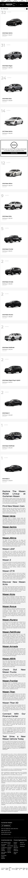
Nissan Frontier (10, 680)
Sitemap (13, 868)
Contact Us (7, 825)
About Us (22, 842)
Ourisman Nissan (3, 869)
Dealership (23, 840)
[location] (26, 0)
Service (9, 840)
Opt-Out (27, 869)
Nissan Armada (10, 646)
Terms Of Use (10, 869)
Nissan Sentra (9, 526)
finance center (10, 731)
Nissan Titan (9, 691)
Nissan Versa (9, 515)
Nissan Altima (9, 537)
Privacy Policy (7, 869)
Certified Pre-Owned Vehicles (4, 849)
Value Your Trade (14, 153)
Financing (17, 840)
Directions (22, 846)
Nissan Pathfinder (12, 631)
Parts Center (10, 845)
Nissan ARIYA (9, 658)
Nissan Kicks (9, 594)
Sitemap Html (17, 869)
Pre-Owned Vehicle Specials (3, 857)
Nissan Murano (10, 619)
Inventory (4, 840)
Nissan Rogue (9, 606)
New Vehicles (4, 842)
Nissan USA (24, 869)
